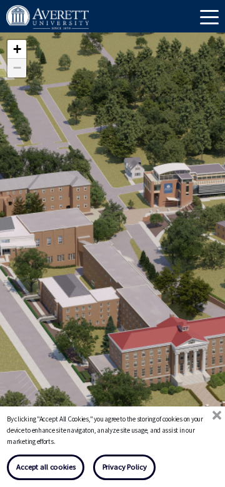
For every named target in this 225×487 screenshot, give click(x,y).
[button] (190, 359)
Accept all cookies (45, 466)
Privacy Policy (124, 466)
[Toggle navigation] (209, 16)
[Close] (216, 416)
